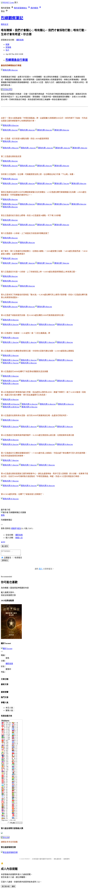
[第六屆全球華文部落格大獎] (5, 837)
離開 (13, 886)
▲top (3, 542)
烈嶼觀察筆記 (12, 18)
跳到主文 (4, 24)
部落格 (8, 47)
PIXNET (27, 859)
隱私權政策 (57, 859)
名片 (7, 50)
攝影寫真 (20, 40)
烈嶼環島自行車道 (17, 59)
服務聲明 (67, 859)
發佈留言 (5, 560)
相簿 (7, 44)
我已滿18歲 (6, 886)
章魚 (3, 515)
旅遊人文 (19, 538)
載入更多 (5, 546)
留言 (19, 528)
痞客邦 (14, 528)
